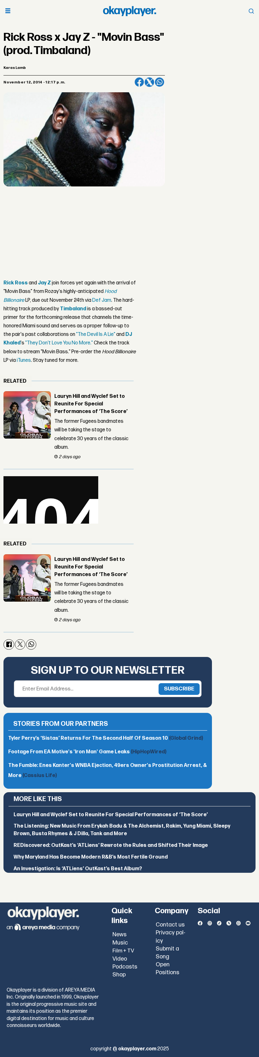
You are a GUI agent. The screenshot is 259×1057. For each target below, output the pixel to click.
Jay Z (44, 283)
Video (119, 959)
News (119, 934)
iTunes (24, 360)
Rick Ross (15, 283)
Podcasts (124, 966)
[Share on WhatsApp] (159, 82)
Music (120, 942)
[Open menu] (7, 11)
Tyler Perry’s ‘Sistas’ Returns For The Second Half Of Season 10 (105, 738)
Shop (119, 974)
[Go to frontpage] (129, 11)
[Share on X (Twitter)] (149, 82)
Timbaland (73, 309)
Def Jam (101, 300)
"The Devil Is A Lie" (95, 334)
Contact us (170, 924)
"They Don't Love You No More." (59, 343)
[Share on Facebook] (139, 82)
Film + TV (123, 951)
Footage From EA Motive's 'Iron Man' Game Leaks (87, 752)
